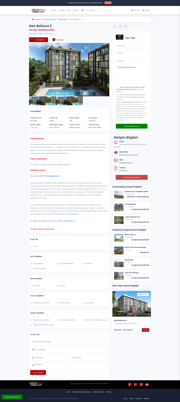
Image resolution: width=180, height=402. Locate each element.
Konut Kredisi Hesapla (132, 177)
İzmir (69, 10)
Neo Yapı (130, 37)
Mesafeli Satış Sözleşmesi (81, 392)
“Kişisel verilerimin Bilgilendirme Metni (127, 102)
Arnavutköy (63, 19)
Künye (125, 399)
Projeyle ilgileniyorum (12, 397)
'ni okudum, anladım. (130, 89)
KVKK (68, 392)
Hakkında (138, 399)
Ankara (61, 10)
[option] (69, 69)
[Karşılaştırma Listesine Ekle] (120, 26)
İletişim (75, 10)
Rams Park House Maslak (135, 247)
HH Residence (130, 204)
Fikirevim (61, 398)
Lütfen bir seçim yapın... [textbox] (43, 342)
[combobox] (92, 10)
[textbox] (92, 10)
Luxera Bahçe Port (132, 217)
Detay (145, 330)
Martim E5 (129, 260)
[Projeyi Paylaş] (114, 26)
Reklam (146, 399)
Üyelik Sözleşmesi (98, 392)
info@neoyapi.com (126, 163)
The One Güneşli (131, 272)
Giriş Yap (136, 10)
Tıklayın (108, 3)
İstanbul (54, 10)
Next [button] (147, 289)
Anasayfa (37, 19)
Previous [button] (144, 289)
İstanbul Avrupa (50, 19)
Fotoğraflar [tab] (40, 40)
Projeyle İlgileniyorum (131, 126)
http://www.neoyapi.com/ (128, 155)
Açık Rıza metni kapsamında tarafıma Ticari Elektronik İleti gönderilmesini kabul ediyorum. (131, 97)
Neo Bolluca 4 (120, 320)
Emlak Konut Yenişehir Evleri (136, 191)
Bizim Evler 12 (130, 234)
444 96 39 (123, 171)
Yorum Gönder (38, 372)
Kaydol (147, 10)
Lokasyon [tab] (60, 40)
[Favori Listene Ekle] (126, 26)
